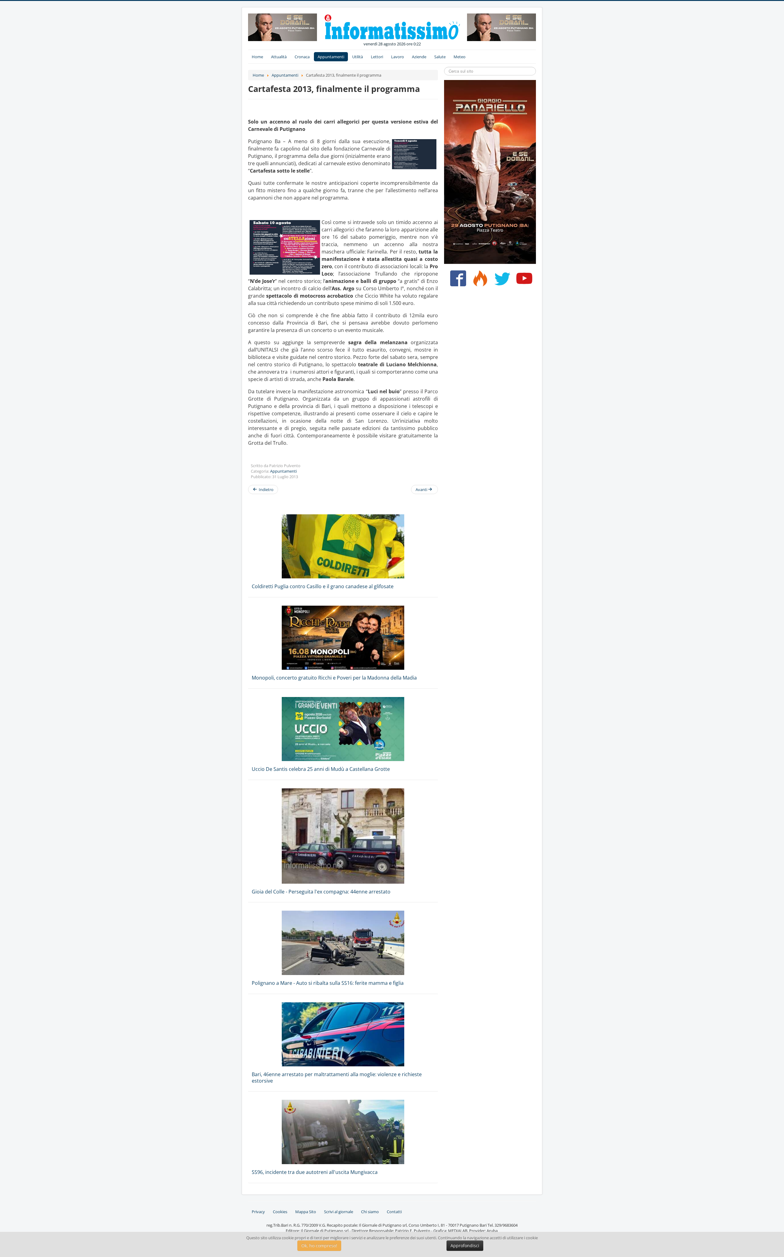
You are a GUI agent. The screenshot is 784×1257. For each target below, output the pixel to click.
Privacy (258, 1211)
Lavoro (397, 56)
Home (257, 56)
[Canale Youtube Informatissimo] (522, 280)
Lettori (377, 56)
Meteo (460, 56)
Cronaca (302, 56)
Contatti (394, 1211)
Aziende (419, 56)
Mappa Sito (305, 1211)
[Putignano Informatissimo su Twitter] (500, 280)
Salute (440, 56)
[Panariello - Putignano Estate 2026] (282, 26)
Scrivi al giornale (338, 1211)
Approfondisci (464, 1245)
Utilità (357, 56)
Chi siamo (370, 1211)
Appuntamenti (331, 56)
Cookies (280, 1211)
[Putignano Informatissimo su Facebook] (456, 280)
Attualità (279, 56)
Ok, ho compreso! (319, 1245)
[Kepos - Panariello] (490, 171)
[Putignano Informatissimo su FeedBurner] (478, 280)
